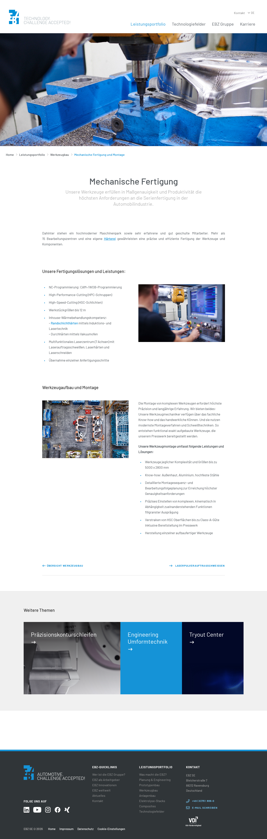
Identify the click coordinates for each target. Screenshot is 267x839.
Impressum (66, 829)
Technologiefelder (189, 23)
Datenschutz (85, 829)
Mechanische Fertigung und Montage (99, 154)
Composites (147, 806)
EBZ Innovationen (104, 785)
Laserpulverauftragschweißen (200, 565)
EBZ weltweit (101, 790)
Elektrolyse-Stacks (152, 801)
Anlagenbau (147, 795)
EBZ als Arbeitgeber (106, 780)
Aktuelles (98, 795)
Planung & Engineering (155, 780)
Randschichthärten (64, 323)
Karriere (247, 23)
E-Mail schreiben (205, 807)
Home (10, 154)
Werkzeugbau (59, 154)
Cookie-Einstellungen (111, 829)
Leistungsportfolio (148, 23)
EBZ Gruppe (223, 23)
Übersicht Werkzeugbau (65, 565)
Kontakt (239, 13)
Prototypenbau (149, 785)
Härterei (110, 238)
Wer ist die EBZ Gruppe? (108, 774)
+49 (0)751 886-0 (203, 801)
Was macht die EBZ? (153, 774)
